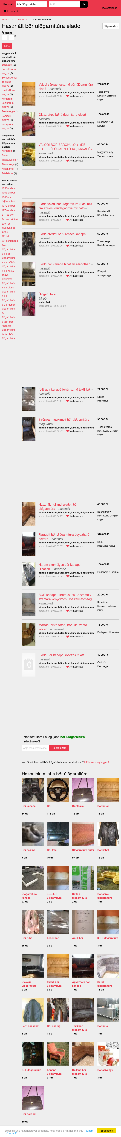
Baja (100, 542)
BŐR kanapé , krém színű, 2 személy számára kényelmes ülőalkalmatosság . (66, 596)
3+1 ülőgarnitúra (31, 1070)
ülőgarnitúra (22, 19)
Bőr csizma (28, 850)
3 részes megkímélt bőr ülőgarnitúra (64, 419)
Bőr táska (78, 806)
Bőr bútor (103, 806)
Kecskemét (103, 211)
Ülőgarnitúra (47, 294)
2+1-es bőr (8, 214)
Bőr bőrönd (29, 1114)
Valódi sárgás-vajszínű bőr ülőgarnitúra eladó (66, 86)
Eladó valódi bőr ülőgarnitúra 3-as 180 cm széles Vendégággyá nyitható (65, 205)
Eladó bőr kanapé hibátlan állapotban (64, 264)
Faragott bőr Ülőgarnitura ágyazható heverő (64, 536)
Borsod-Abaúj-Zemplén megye (10, 81)
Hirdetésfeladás (108, 8)
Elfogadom (107, 1130)
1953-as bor (8, 188)
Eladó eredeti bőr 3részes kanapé (62, 234)
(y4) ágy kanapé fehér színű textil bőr (65, 389)
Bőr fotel (52, 850)
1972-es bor (8, 205)
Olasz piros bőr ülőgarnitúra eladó (62, 114)
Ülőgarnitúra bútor (83, 850)
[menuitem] (110, 26)
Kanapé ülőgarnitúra (54, 1071)
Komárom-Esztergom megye (8, 102)
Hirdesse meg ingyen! (96, 762)
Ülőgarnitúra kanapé (29, 896)
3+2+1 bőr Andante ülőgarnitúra (8, 325)
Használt (8, 4)
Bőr (49, 806)
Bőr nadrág (53, 1026)
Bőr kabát (103, 850)
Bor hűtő (102, 1026)
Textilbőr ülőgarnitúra (79, 1028)
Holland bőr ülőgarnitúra (79, 1071)
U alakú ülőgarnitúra (29, 984)
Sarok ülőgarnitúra (104, 984)
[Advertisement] (48, 53)
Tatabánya (103, 92)
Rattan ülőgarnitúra (79, 896)
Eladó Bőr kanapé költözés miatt (61, 655)
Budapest (7, 64)
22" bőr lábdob (10, 241)
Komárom (102, 602)
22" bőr (6, 236)
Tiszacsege (103, 241)
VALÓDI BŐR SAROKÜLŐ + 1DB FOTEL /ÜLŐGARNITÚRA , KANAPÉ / (65, 146)
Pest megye (8, 111)
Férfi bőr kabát (30, 1026)
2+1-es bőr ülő (10, 219)
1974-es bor (8, 210)
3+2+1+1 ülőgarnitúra (54, 896)
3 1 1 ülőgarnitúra (107, 938)
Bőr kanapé (29, 806)
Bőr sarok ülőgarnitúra (104, 896)
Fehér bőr (53, 938)
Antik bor (77, 938)
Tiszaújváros (104, 427)
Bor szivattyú (105, 1070)
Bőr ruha (27, 938)
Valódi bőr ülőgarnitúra (54, 984)
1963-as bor (8, 192)
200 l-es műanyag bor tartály (9, 227)
